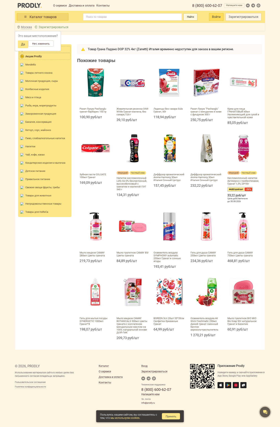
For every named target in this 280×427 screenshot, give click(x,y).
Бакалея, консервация (38, 121)
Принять (171, 416)
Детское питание (35, 171)
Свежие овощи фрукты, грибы (42, 187)
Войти (216, 17)
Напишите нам (234, 5)
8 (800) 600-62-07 (207, 5)
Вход (144, 365)
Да (23, 44)
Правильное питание (37, 179)
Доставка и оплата (81, 5)
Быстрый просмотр (95, 101)
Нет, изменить (41, 43)
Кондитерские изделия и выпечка (45, 162)
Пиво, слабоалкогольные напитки (45, 138)
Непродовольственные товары (43, 203)
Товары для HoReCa (36, 211)
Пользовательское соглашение (30, 382)
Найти (190, 16)
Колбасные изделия (37, 89)
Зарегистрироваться (243, 17)
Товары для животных (38, 195)
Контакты (103, 5)
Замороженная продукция (40, 113)
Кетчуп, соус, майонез (38, 130)
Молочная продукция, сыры (41, 81)
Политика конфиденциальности (30, 387)
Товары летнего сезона (38, 72)
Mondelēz (30, 64)
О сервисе (60, 5)
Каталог (104, 365)
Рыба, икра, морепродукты (40, 105)
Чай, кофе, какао (35, 154)
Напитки (30, 146)
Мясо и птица (33, 97)
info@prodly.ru (148, 403)
